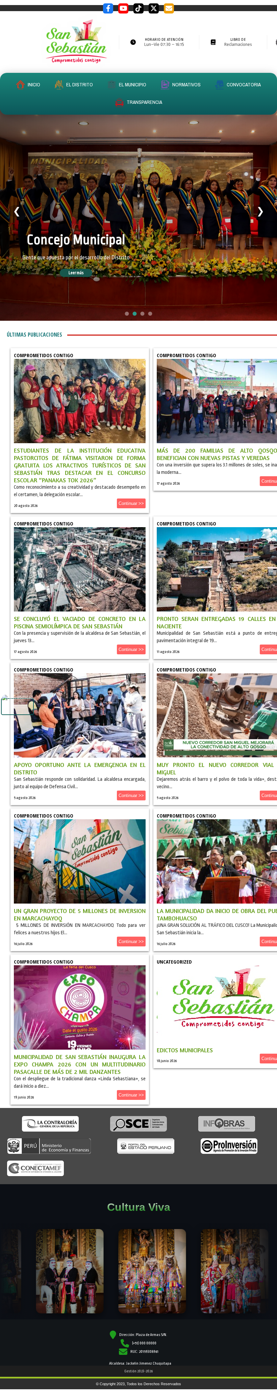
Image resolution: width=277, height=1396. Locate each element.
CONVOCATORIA (243, 84)
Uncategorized (174, 961)
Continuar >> (131, 503)
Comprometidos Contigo (43, 355)
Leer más (85, 278)
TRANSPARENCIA (144, 102)
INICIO (33, 84)
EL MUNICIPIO (132, 84)
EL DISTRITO (79, 84)
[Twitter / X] (154, 8)
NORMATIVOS (186, 84)
